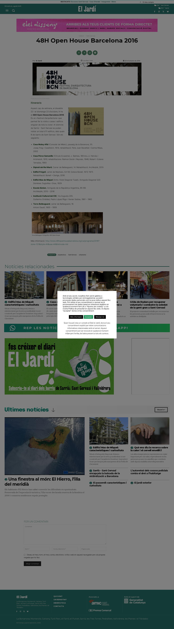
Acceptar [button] (88, 317)
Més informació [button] (76, 317)
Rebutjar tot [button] (100, 317)
